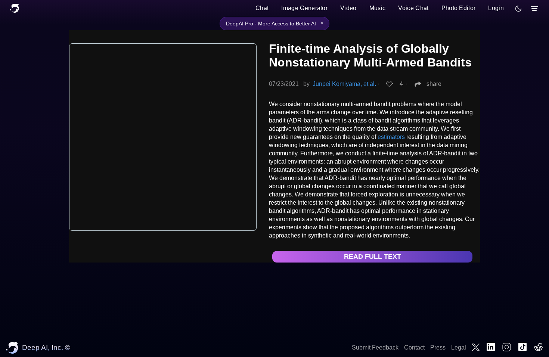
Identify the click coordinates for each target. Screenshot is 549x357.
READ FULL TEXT (372, 256)
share (434, 84)
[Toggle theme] (518, 9)
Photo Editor (458, 8)
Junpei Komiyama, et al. (344, 84)
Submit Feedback (375, 347)
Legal (458, 347)
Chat (262, 8)
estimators (391, 137)
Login (496, 8)
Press (438, 347)
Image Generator (304, 8)
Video (348, 8)
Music (377, 8)
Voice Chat (413, 8)
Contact (414, 347)
